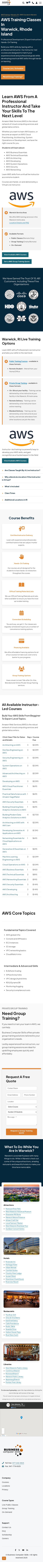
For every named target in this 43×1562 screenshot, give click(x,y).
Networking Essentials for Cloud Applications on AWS (13, 841)
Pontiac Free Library (13, 1382)
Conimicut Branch (13, 1371)
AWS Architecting (10, 894)
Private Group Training (18, 383)
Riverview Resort (12, 1282)
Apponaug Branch (13, 1379)
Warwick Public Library (14, 1376)
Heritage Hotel (11, 1265)
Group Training (8, 1508)
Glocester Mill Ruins (13, 1214)
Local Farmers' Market (14, 1223)
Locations (6, 1486)
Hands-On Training (21, 563)
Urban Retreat (11, 1267)
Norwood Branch (12, 1374)
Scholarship (7, 1535)
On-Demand (7, 1512)
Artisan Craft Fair (12, 1220)
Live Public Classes (10, 1505)
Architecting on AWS (11, 745)
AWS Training (5, 15)
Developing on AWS (11, 781)
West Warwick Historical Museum (18, 1211)
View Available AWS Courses (15, 255)
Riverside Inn (11, 1262)
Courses (5, 1482)
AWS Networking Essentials (14, 879)
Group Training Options (21, 675)
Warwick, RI (15, 15)
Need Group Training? (13, 76)
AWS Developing (9, 889)
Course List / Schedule (13, 68)
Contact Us (6, 1527)
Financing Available (21, 647)
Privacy (5, 1490)
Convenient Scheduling (21, 619)
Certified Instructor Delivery (21, 535)
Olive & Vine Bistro (13, 1318)
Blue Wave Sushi (12, 1335)
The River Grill (11, 1315)
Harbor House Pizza (13, 1332)
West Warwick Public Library (17, 1368)
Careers (5, 1538)
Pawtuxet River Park (13, 1209)
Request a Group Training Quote (21, 1132)
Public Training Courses (18, 361)
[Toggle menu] (40, 3)
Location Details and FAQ (19, 223)
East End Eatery (12, 1321)
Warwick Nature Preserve (15, 1217)
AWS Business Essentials (13, 869)
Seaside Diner (11, 1329)
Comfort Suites (12, 1270)
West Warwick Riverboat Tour (17, 1226)
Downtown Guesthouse (15, 1279)
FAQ (4, 1531)
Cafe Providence (12, 1323)
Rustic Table (10, 1326)
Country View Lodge (14, 1273)
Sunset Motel (11, 1276)
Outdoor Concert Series (15, 1229)
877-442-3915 (18, 1463)
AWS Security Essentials (12, 802)
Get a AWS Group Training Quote (17, 261)
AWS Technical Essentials (13, 874)
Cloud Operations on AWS (13, 864)
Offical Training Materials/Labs (21, 591)
